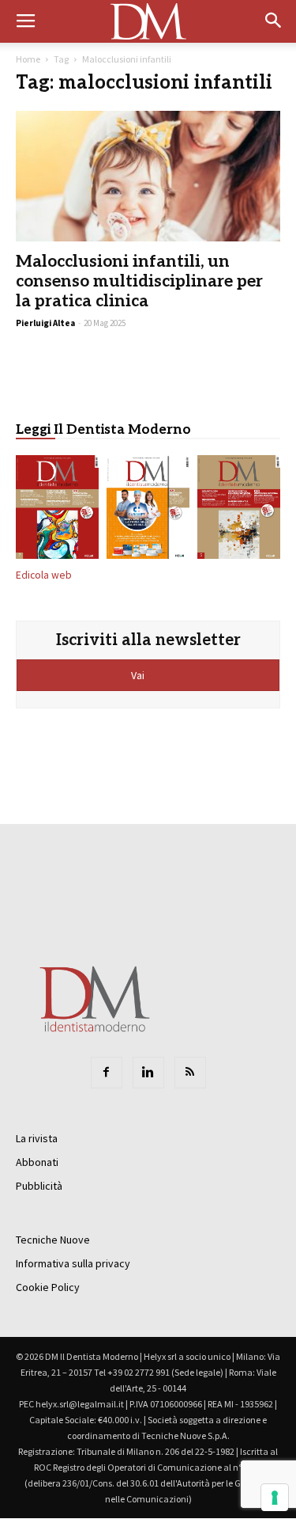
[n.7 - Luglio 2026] (57, 509)
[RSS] (190, 1072)
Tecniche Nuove (53, 1239)
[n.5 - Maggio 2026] (238, 509)
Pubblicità (39, 1186)
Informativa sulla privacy (73, 1263)
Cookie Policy (48, 1287)
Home (28, 59)
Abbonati (37, 1162)
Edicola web (44, 575)
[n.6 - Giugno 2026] (148, 509)
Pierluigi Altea (45, 322)
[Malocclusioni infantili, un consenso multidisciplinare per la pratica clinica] (148, 176)
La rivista (37, 1138)
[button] (274, 21)
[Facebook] (106, 1072)
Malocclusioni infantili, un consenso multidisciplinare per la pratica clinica (139, 281)
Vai (139, 675)
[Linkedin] (148, 1072)
